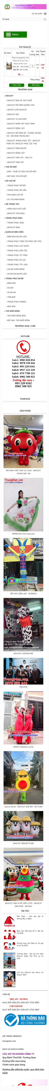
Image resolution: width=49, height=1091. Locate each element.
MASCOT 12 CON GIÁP (16, 119)
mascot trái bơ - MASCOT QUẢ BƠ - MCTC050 (23, 807)
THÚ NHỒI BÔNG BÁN (16, 316)
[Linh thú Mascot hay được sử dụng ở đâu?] (10, 979)
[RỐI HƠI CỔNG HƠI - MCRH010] (23, 591)
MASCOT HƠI (12, 114)
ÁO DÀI (9, 288)
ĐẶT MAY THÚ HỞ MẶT (16, 176)
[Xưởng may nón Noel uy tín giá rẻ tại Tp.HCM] (10, 946)
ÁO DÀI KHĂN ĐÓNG (15, 269)
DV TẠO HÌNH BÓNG (15, 199)
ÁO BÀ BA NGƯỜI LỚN (16, 274)
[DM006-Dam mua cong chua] (23, 531)
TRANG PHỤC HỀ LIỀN (16, 190)
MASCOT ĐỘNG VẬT (15, 128)
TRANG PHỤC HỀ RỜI (16, 186)
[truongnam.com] (24, 6)
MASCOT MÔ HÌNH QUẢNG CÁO (20, 105)
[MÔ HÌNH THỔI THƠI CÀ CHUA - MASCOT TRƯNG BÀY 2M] (23, 468)
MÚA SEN (10, 306)
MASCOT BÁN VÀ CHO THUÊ (19, 100)
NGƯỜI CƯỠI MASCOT (16, 110)
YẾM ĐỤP (11, 297)
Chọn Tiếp (17, 85)
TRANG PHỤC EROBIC (16, 302)
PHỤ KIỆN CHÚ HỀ (14, 195)
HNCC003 (23, 687)
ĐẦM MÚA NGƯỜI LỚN (16, 237)
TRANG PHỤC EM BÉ (14, 279)
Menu (15, 34)
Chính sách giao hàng (13, 1065)
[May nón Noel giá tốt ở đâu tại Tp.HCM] (10, 935)
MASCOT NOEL (13, 227)
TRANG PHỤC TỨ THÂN (16, 255)
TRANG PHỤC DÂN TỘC (16, 251)
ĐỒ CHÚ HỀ (10, 181)
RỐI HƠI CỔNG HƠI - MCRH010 (23, 594)
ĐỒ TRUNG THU (11, 204)
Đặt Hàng (35, 85)
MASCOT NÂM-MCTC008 (23, 843)
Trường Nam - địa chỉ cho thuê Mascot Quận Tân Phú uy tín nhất (30, 956)
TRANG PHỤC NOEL (13, 218)
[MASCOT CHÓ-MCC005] (23, 651)
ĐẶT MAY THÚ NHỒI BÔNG (18, 320)
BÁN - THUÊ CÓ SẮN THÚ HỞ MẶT (21, 172)
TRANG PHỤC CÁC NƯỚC (17, 246)
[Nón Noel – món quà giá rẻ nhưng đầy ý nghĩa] (10, 921)
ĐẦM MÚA (11, 283)
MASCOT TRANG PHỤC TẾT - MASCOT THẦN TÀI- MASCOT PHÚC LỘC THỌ (23, 142)
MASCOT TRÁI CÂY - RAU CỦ (19, 158)
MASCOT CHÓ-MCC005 (23, 654)
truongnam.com (9, 1041)
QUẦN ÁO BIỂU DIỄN (13, 232)
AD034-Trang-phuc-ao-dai (23, 747)
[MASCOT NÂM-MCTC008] (23, 840)
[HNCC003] (23, 684)
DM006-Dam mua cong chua (23, 534)
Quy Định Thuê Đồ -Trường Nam (19, 1057)
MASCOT (8, 96)
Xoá (21, 75)
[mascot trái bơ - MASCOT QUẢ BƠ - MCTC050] (23, 804)
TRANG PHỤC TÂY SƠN (16, 265)
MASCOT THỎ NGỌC (15, 213)
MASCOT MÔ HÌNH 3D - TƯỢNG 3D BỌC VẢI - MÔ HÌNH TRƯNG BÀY (23, 134)
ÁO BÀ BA (11, 292)
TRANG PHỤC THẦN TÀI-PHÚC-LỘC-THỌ (23, 241)
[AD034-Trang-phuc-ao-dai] (23, 744)
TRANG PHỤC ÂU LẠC (16, 260)
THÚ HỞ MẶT (10, 167)
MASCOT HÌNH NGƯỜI (16, 148)
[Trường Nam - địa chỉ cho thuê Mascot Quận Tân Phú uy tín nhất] (10, 961)
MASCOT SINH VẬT (15, 162)
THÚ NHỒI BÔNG (12, 311)
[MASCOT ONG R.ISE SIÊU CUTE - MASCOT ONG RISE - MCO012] (23, 900)
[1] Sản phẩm (37, 14)
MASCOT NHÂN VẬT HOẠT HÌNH (20, 124)
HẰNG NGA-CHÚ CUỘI (16, 209)
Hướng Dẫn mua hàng (14, 1061)
